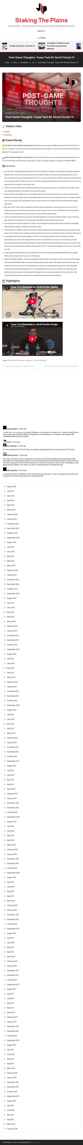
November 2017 (13, 975)
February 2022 (12, 738)
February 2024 (12, 626)
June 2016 (10, 1054)
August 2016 (11, 1045)
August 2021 (11, 766)
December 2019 (13, 859)
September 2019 (13, 873)
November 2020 (13, 808)
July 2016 (10, 1050)
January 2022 (12, 742)
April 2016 (10, 1064)
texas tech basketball (39, 360)
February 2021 (12, 794)
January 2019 (12, 910)
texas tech (29, 360)
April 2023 (10, 673)
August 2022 (11, 710)
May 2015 (10, 1115)
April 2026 (10, 505)
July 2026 (10, 491)
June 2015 (10, 1110)
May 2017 (10, 1003)
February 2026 (12, 514)
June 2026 (10, 496)
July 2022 (10, 714)
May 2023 (10, 668)
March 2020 (11, 845)
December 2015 (13, 1082)
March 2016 (11, 1068)
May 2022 (10, 724)
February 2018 (12, 961)
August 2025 (11, 542)
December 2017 (13, 970)
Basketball (9, 109)
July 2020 (10, 826)
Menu (43, 38)
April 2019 (10, 896)
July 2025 (10, 547)
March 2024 (11, 621)
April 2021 (10, 784)
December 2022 (13, 691)
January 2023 (12, 687)
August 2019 (11, 877)
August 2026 (11, 486)
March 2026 (11, 510)
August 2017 (11, 989)
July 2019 (10, 882)
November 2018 (13, 919)
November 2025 (13, 528)
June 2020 (11, 831)
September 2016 (13, 1040)
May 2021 (10, 780)
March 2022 (11, 733)
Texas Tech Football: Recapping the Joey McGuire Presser (61, 366)
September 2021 (13, 761)
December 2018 (13, 915)
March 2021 (11, 789)
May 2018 (10, 947)
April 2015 (10, 1119)
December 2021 (13, 747)
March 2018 (11, 957)
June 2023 (10, 663)
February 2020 (12, 849)
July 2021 (10, 770)
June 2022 (10, 719)
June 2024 (11, 607)
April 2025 (10, 561)
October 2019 (12, 868)
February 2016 (12, 1073)
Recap (6, 131)
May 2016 (10, 1059)
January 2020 (12, 854)
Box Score (8, 135)
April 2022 (10, 728)
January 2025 (12, 575)
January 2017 (12, 1022)
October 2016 (12, 1036)
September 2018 (13, 929)
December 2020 (13, 803)
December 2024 (13, 580)
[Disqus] (41, 396)
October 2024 (12, 589)
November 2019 (13, 863)
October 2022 (12, 701)
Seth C (23, 113)
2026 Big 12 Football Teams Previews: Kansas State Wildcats (53, 46)
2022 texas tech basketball (16, 360)
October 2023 (12, 645)
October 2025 (12, 533)
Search (40, 31)
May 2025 (10, 556)
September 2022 (13, 705)
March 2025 (11, 566)
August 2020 (11, 822)
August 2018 (11, 933)
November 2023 (13, 640)
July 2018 (10, 938)
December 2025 (13, 524)
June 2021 (10, 775)
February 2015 (12, 1129)
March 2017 (11, 1012)
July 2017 (10, 994)
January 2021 (12, 798)
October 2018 (12, 924)
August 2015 (11, 1101)
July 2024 (10, 603)
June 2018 (10, 943)
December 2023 (13, 635)
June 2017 (10, 998)
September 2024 (13, 593)
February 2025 (12, 570)
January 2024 (12, 631)
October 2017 (12, 980)
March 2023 (11, 677)
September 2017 (13, 984)
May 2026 (10, 500)
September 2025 (13, 538)
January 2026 (12, 519)
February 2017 (12, 1017)
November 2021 (12, 752)
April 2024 (10, 617)
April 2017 (10, 1008)
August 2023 (11, 654)
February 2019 (12, 905)
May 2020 (10, 836)
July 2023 (10, 659)
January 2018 (12, 966)
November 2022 (13, 696)
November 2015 (12, 1087)
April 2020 (10, 840)
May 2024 (10, 612)
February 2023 (12, 682)
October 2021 (12, 756)
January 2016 (12, 1078)
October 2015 (12, 1092)
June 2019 (10, 887)
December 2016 (13, 1026)
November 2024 (13, 584)
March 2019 (11, 901)
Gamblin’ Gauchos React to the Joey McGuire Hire (19, 366)
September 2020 (13, 817)
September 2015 (13, 1096)
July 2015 (10, 1105)
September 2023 (13, 649)
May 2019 (10, 891)
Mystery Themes (35, 1142)
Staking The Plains (41, 20)
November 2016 (12, 1031)
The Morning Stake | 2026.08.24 (17, 46)
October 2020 (12, 812)
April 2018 (10, 952)
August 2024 (11, 598)
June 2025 (10, 552)
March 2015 (11, 1124)
